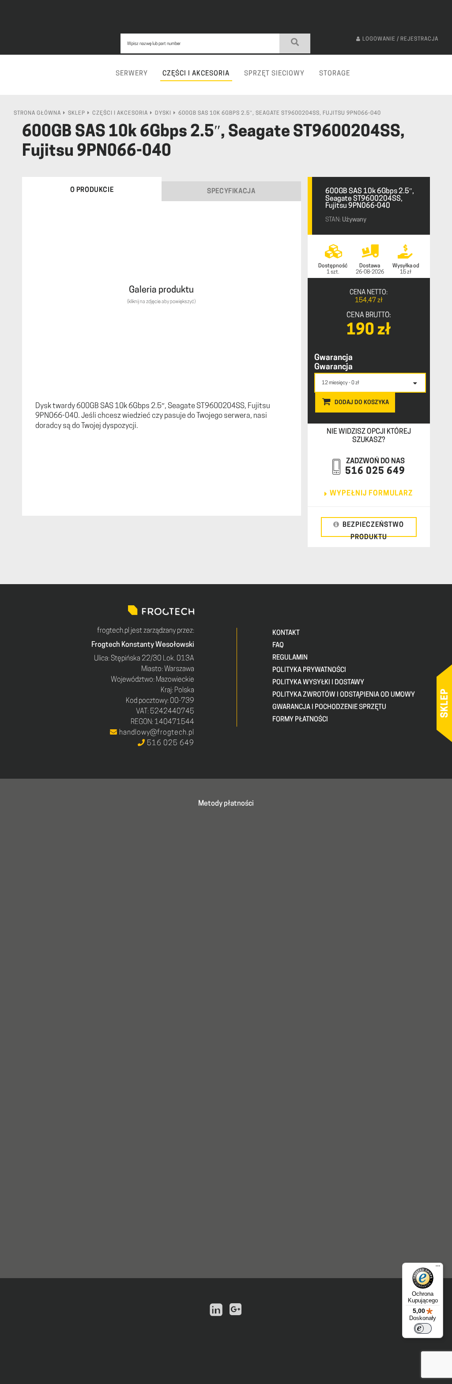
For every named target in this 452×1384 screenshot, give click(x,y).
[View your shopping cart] (441, 82)
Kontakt (286, 633)
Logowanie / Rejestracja (400, 39)
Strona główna (37, 113)
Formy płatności (300, 719)
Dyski (163, 113)
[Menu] (438, 1268)
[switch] (423, 1328)
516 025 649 (375, 471)
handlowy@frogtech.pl (155, 732)
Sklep (76, 113)
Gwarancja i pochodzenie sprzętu (329, 707)
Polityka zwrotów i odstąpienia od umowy (343, 695)
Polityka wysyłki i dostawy (318, 682)
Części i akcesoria (120, 113)
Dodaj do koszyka (362, 402)
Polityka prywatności (309, 670)
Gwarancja (333, 358)
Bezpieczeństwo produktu (373, 529)
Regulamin (290, 658)
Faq (278, 645)
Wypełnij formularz (371, 493)
